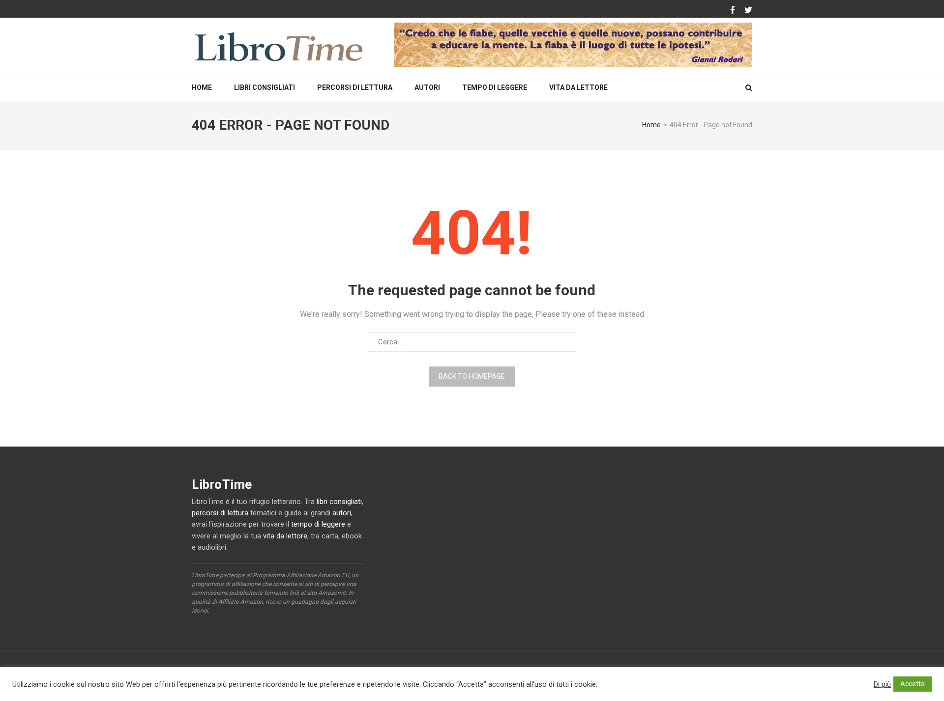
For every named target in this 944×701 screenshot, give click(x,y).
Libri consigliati (264, 87)
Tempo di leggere (494, 87)
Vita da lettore (578, 87)
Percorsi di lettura (354, 87)
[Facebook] (732, 10)
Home (202, 87)
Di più (882, 684)
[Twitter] (748, 10)
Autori (427, 87)
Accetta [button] (912, 684)
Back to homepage (472, 376)
